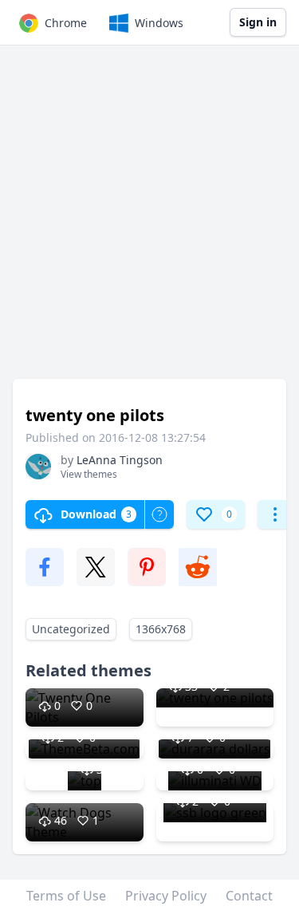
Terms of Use (66, 895)
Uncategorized (71, 628)
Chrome (66, 22)
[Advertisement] (149, 219)
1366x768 (161, 628)
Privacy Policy (166, 895)
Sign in (258, 22)
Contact (249, 895)
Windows (159, 22)
